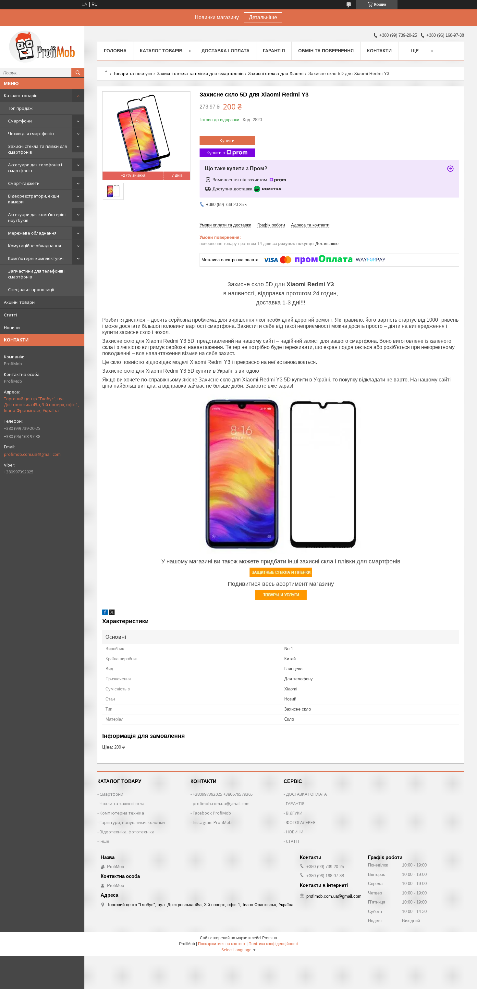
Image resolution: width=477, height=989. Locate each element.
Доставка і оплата (226, 50)
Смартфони (20, 121)
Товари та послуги (132, 73)
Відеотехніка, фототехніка (127, 832)
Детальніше (263, 17)
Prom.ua (269, 938)
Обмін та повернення (326, 50)
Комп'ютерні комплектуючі (36, 258)
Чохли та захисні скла (122, 803)
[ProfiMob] (42, 47)
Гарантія (274, 50)
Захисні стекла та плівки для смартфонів (37, 149)
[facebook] (105, 613)
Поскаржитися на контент (222, 944)
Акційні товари (19, 302)
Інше (104, 841)
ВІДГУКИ (294, 813)
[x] (112, 613)
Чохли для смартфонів (31, 133)
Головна (115, 50)
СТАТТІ (292, 841)
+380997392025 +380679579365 (223, 794)
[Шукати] (77, 73)
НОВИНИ (294, 832)
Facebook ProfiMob (212, 813)
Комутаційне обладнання (34, 246)
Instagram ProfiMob (212, 822)
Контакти (379, 50)
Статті (10, 315)
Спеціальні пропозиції (31, 289)
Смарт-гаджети (24, 183)
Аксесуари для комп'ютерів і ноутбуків (37, 217)
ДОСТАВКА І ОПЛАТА (306, 794)
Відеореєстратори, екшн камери (33, 199)
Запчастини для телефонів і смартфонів (37, 274)
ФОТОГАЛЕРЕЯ (300, 822)
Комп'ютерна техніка (122, 813)
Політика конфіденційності (273, 944)
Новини (12, 327)
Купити (227, 140)
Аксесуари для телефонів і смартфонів (35, 167)
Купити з (216, 153)
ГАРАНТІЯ (295, 803)
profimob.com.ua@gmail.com (32, 454)
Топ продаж (20, 108)
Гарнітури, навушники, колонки (132, 822)
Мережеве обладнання (32, 233)
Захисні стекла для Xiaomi (275, 73)
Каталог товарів (21, 95)
